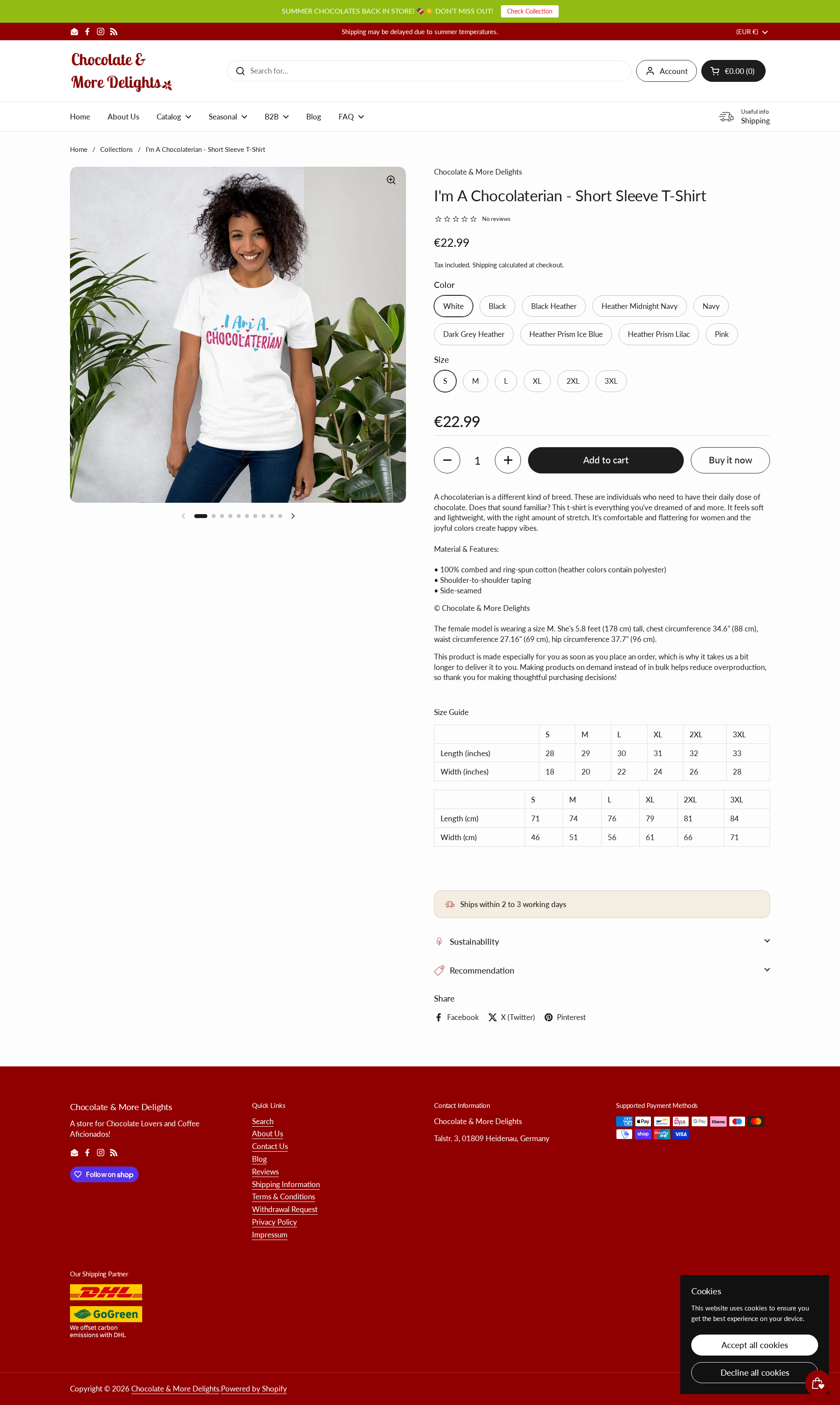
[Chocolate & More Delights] (122, 71)
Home (79, 149)
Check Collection (530, 11)
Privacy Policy (274, 1221)
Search (262, 1121)
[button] (733, 71)
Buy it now (730, 460)
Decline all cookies (755, 1372)
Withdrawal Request (285, 1209)
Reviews (265, 1171)
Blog (259, 1158)
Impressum (269, 1234)
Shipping (484, 265)
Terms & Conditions (283, 1196)
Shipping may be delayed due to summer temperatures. (420, 31)
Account (674, 71)
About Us (267, 1133)
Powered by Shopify (254, 1388)
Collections (116, 149)
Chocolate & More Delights (175, 1388)
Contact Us (270, 1146)
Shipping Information (286, 1184)
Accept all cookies (754, 1345)
